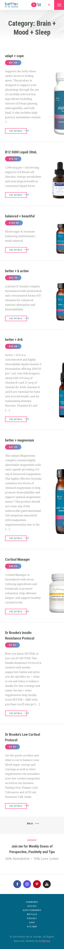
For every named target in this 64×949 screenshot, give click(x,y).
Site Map (32, 926)
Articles (32, 914)
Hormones (32, 902)
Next (30, 823)
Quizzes (32, 906)
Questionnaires (32, 910)
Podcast (32, 918)
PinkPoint (44, 941)
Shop (32, 922)
